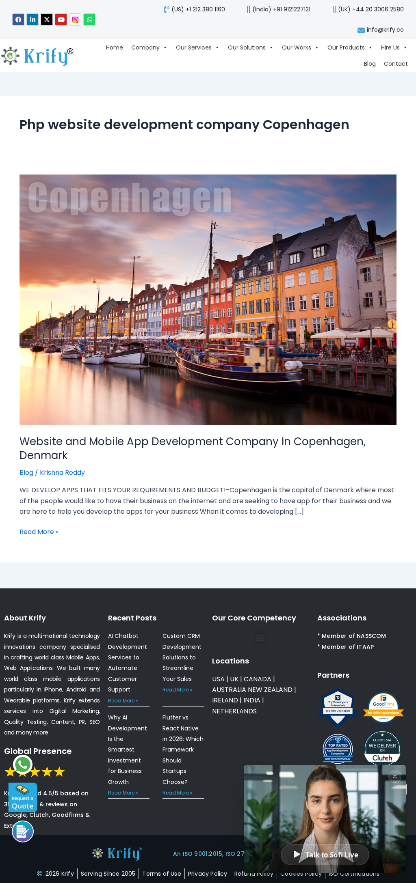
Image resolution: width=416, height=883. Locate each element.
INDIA (251, 700)
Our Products (346, 47)
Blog (370, 64)
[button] (260, 637)
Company (145, 47)
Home (114, 47)
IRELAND (225, 700)
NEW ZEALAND (270, 689)
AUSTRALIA (229, 689)
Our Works (296, 47)
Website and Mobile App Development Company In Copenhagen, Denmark (193, 448)
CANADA (257, 679)
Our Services (194, 47)
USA (218, 679)
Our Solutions (247, 47)
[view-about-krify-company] (41, 55)
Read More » (39, 531)
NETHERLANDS (234, 711)
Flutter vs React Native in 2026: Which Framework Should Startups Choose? (183, 749)
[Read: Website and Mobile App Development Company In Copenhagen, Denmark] (208, 299)
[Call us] (23, 831)
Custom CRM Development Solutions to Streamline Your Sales (182, 657)
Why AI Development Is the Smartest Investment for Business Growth (127, 749)
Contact (396, 64)
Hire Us (390, 47)
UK (234, 679)
